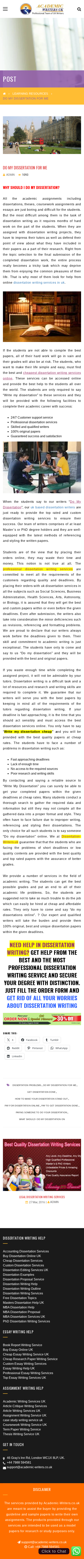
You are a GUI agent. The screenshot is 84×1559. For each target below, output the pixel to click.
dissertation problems (27, 1085)
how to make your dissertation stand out (41, 1099)
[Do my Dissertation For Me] (42, 135)
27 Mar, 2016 (37, 1202)
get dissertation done (41, 1092)
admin (10, 174)
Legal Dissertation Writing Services (42, 1197)
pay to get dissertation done (59, 1105)
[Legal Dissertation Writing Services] (42, 1165)
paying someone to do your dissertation (41, 1112)
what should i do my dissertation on (42, 1119)
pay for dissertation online (22, 1105)
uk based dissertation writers (53, 507)
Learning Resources (30, 93)
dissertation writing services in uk (39, 282)
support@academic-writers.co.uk (44, 1542)
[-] (42, 8)
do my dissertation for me (59, 1085)
